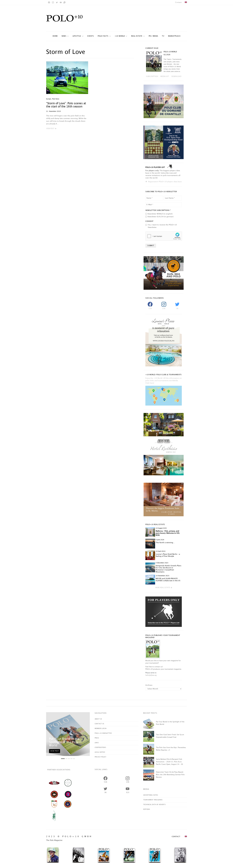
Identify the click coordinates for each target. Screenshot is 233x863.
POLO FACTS (103, 36)
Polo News (55, 99)
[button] (51, 128)
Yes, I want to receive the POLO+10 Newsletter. (162, 226)
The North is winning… (165, 542)
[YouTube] (60, 2)
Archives (148, 685)
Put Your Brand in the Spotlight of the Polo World (64, 742)
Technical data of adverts (154, 804)
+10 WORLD (120, 36)
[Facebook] (49, 2)
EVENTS (90, 36)
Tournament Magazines (152, 800)
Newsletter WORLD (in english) (160, 214)
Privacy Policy (100, 757)
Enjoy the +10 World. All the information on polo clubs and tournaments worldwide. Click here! (163, 380)
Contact (178, 2)
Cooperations (100, 747)
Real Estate (136, 36)
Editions (146, 809)
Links (97, 742)
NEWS (64, 36)
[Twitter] (56, 2)
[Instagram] (53, 2)
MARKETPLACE (174, 36)
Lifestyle (77, 36)
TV (163, 36)
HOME (55, 36)
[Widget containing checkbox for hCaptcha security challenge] (163, 236)
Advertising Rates (150, 795)
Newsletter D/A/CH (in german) (161, 216)
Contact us (99, 723)
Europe (48, 99)
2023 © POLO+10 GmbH (69, 836)
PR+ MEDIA (153, 36)
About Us (98, 719)
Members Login (100, 728)
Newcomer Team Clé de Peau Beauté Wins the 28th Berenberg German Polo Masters (170, 774)
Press (97, 738)
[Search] (64, 2)
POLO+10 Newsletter (103, 733)
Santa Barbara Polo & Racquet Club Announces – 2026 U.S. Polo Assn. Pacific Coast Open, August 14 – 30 (169, 761)
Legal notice (100, 752)
